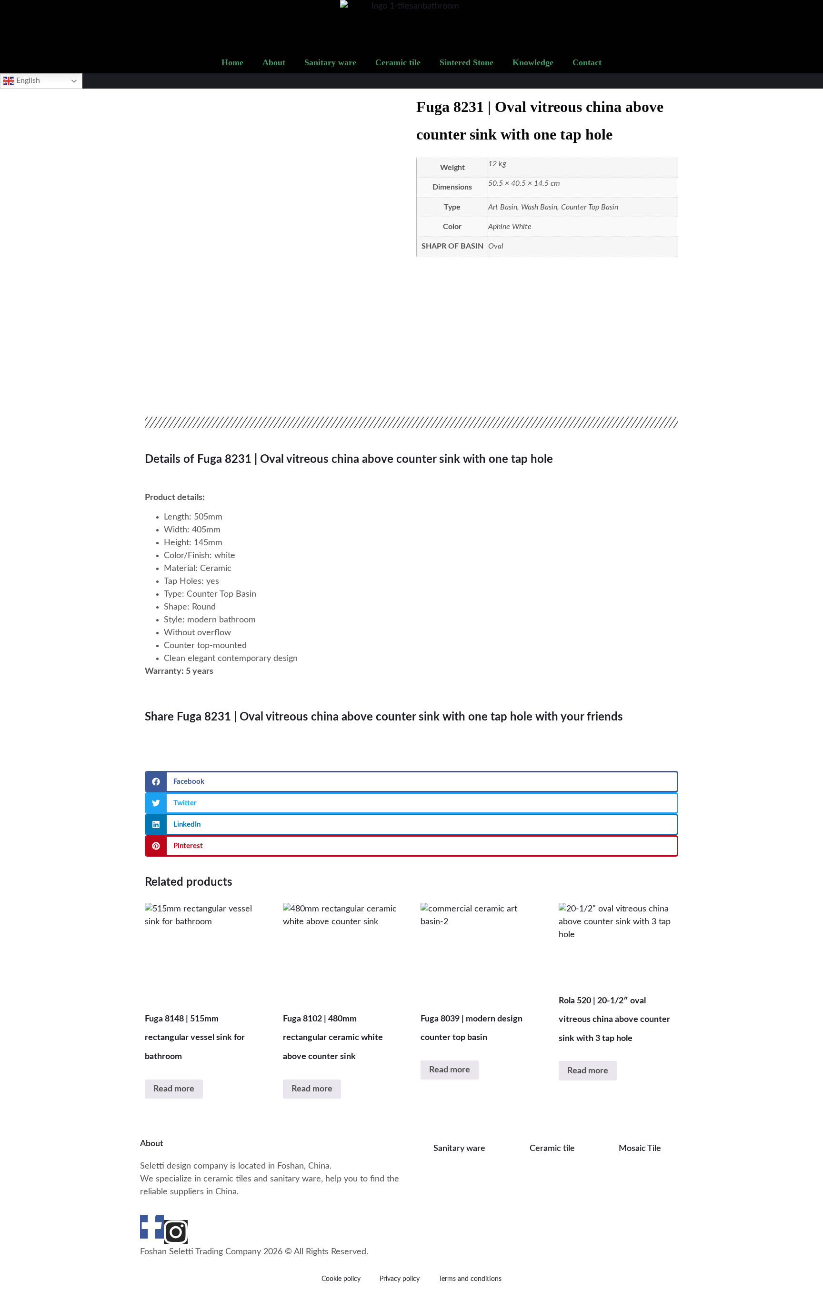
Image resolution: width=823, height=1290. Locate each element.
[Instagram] (176, 1232)
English (27, 80)
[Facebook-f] (152, 1227)
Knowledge (532, 62)
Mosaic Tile (640, 1148)
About (273, 62)
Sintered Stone (466, 62)
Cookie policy (341, 1279)
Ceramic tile (398, 62)
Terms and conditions (470, 1279)
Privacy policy (400, 1279)
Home (232, 62)
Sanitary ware (330, 62)
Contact (587, 62)
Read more (173, 1089)
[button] (411, 781)
